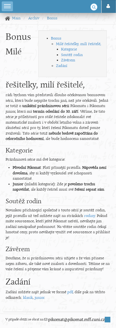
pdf (70, 292)
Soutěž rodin (72, 55)
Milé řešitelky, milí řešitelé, (78, 44)
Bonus (52, 18)
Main (16, 18)
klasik (28, 297)
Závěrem (68, 60)
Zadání (61, 66)
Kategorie (69, 49)
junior (39, 297)
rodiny (89, 216)
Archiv (33, 18)
